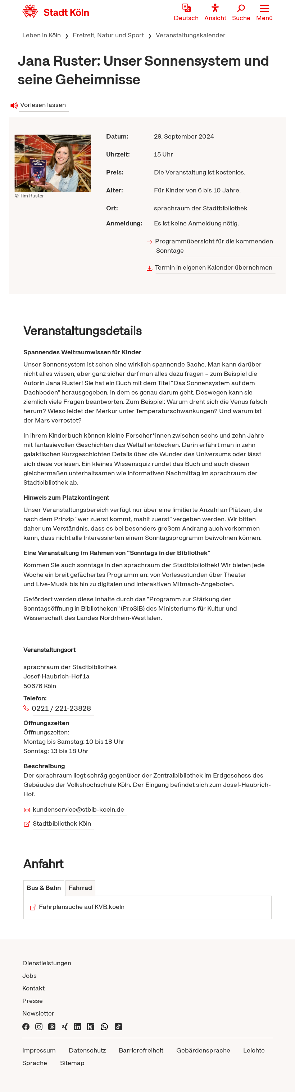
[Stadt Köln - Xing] (64, 1025)
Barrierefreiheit (141, 1050)
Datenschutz (87, 1050)
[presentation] (43, 888)
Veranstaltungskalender (191, 35)
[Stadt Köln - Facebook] (26, 1025)
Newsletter (38, 1013)
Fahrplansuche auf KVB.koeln (81, 906)
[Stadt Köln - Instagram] (38, 1025)
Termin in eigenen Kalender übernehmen (214, 267)
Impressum (39, 1050)
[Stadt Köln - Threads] (51, 1025)
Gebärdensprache (203, 1050)
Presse (32, 1001)
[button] (264, 13)
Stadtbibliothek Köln (62, 823)
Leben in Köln (41, 35)
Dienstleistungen (46, 963)
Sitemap (72, 1063)
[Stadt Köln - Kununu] (90, 1025)
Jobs (29, 975)
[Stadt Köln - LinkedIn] (77, 1025)
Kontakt (33, 988)
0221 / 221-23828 (62, 708)
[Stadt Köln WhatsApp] (104, 1025)
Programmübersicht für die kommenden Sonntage (214, 246)
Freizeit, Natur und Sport (108, 35)
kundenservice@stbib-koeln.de (78, 809)
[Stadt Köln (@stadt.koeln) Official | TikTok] (118, 1025)
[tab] (43, 888)
